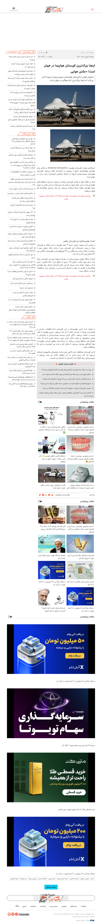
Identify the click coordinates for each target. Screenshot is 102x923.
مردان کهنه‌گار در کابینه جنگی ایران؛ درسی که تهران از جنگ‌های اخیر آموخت (66, 379)
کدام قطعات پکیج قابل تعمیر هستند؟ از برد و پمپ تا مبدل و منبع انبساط (21, 378)
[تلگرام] (9, 914)
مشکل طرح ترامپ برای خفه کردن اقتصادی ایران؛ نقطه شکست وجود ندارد (66, 374)
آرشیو (24, 906)
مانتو (92, 878)
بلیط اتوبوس (14, 878)
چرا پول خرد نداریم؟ (26, 288)
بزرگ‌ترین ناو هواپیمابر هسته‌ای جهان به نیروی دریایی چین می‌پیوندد (21, 72)
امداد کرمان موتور (62, 878)
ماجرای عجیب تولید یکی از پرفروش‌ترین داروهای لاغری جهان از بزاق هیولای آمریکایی (22, 309)
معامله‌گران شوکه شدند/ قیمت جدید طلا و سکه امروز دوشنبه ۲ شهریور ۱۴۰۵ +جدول (21, 102)
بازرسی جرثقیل (84, 878)
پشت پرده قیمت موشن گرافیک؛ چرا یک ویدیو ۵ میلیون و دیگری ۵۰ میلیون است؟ (21, 338)
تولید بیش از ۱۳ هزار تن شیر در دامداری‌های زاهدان (24, 294)
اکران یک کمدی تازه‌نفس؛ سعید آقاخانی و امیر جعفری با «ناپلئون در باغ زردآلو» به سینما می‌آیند (22, 264)
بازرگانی (28, 317)
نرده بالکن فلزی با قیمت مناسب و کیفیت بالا (22, 352)
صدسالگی (73, 906)
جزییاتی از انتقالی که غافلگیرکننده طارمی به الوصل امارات (23, 173)
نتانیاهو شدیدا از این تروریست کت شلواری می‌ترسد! (22, 94)
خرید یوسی (51, 878)
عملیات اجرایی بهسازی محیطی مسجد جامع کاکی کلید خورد (21, 235)
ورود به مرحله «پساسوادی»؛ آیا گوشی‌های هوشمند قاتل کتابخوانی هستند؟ (66, 369)
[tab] (28, 52)
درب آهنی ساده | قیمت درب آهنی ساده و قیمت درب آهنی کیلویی (21, 358)
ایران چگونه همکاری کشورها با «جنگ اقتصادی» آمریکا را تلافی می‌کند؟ (22, 111)
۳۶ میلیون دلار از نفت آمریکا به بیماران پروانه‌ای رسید (21, 214)
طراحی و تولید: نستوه (83, 920)
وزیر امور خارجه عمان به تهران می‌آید (21, 188)
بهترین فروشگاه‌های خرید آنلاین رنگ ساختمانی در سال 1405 (22, 385)
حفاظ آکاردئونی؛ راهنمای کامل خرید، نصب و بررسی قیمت (22, 371)
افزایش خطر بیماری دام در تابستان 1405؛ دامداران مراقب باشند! (22, 345)
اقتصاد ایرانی (42, 878)
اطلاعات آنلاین (54, 9)
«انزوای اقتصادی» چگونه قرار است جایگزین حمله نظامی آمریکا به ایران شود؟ (65, 383)
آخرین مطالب (26, 134)
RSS (17, 906)
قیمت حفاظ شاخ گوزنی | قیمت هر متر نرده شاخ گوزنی (21, 365)
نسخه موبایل (51, 887)
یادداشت (43, 906)
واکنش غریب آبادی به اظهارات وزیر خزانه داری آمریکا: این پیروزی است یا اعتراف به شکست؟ (22, 165)
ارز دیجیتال (23, 878)
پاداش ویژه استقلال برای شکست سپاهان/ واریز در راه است (23, 199)
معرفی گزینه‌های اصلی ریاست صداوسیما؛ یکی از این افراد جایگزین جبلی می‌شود (21, 119)
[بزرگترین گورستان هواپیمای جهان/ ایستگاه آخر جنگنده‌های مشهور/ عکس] (66, 216)
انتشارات (33, 906)
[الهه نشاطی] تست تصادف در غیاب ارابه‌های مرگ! (22, 249)
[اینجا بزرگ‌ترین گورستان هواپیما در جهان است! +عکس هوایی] (66, 106)
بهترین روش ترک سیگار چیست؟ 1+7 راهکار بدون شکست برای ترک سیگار (22, 332)
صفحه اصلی (90, 52)
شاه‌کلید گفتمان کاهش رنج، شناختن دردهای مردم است (21, 156)
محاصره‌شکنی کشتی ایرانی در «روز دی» (20, 193)
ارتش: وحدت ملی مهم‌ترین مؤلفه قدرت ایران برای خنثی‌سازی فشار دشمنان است (21, 182)
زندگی (82, 52)
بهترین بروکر (32, 878)
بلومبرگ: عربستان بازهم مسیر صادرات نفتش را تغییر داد (21, 87)
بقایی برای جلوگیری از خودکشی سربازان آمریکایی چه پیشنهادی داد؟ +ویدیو (23, 141)
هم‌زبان (64, 906)
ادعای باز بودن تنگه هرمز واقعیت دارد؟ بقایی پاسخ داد (21, 273)
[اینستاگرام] (16, 914)
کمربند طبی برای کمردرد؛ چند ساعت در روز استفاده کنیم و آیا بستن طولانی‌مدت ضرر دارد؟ (21, 324)
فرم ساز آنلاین (74, 878)
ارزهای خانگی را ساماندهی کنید (22, 278)
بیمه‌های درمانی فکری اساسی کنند (21, 283)
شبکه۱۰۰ (83, 906)
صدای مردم (54, 906)
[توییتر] (12, 914)
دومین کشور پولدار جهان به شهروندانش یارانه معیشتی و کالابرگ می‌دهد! (67, 388)
